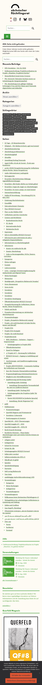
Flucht (11, 123)
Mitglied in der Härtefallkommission (18, 377)
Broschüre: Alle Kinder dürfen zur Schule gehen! (21, 184)
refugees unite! (10, 440)
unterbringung (8, 134)
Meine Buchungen (11, 276)
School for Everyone (12, 445)
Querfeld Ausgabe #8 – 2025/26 (16, 427)
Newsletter (8, 290)
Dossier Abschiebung (13, 251)
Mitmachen (9, 278)
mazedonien (30, 125)
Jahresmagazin (8, 125)
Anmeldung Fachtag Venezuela (15, 160)
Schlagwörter (9, 443)
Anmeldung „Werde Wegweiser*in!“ (21, 401)
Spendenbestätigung (12, 466)
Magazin (22, 125)
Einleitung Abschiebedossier (14, 200)
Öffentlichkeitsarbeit (13, 347)
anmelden (6, 606)
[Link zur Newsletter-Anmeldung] (30, 20)
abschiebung (7, 114)
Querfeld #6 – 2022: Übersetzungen (17, 421)
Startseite (8, 468)
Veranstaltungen (10, 480)
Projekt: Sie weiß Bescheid (14, 334)
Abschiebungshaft (11, 154)
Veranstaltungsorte (12, 491)
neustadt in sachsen (23, 128)
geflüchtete (28, 123)
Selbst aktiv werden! (12, 454)
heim (35, 123)
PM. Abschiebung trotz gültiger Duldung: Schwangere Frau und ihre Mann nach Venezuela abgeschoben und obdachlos (19, 86)
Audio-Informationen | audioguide (16, 173)
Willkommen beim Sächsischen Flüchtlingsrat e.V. (22, 497)
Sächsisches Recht (12, 229)
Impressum (8, 232)
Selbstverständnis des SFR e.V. (15, 457)
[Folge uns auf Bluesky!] (25, 20)
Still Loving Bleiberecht (13, 471)
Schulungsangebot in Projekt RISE (19, 344)
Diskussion (16, 117)
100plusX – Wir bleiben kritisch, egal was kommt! (22, 146)
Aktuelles (8, 157)
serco (34, 131)
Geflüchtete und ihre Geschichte (16, 215)
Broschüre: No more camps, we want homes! (20, 190)
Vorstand (9, 530)
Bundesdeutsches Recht (14, 220)
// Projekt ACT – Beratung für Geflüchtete (21, 353)
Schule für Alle (10, 448)
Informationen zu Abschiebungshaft (17, 243)
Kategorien (8, 259)
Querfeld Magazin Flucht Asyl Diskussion (17, 131)
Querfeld (34, 128)
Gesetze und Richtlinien (13, 218)
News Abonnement (11, 284)
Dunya (24, 117)
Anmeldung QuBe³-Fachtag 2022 (19, 390)
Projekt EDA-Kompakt (12, 331)
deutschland (7, 117)
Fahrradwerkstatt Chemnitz (14, 206)
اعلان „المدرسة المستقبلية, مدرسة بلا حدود (18, 516)
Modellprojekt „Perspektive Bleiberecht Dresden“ (22, 281)
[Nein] (40, 673)
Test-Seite (8, 474)
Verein (8, 524)
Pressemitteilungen (11, 317)
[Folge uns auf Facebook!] (20, 20)
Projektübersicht (10, 337)
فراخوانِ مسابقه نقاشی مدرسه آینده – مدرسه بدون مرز (22, 519)
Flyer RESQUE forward (13, 209)
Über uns (8, 522)
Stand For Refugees (12, 350)
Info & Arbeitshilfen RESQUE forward (18, 235)
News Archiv (9, 287)
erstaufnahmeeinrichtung (12, 120)
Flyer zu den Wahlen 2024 (13, 212)
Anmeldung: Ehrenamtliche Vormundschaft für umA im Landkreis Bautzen (23, 386)
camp (19, 114)
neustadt (11, 128)
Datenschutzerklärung (12, 192)
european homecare (28, 120)
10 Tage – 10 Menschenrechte (15, 143)
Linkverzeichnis (10, 268)
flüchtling (19, 123)
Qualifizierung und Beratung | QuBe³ (18, 380)
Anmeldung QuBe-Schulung (17, 382)
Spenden (8, 463)
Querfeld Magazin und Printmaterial (18, 412)
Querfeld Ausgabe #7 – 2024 (14, 424)
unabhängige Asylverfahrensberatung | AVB (19, 477)
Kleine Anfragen (10, 262)
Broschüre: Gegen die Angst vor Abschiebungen (21, 187)
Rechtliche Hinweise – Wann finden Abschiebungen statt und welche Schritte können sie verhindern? (21, 435)
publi (6, 404)
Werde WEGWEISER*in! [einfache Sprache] (23, 398)
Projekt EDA (9, 328)
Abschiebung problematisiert (15, 152)
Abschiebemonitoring (12, 149)
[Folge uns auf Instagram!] (15, 20)
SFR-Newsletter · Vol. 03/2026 (15, 68)
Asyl (14, 114)
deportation (26, 114)
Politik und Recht (11, 309)
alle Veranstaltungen (9, 580)
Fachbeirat (9, 527)
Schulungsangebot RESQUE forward (17, 451)
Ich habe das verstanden (21, 675)
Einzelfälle (8, 203)
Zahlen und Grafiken (12, 505)
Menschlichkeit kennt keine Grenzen (17, 76)
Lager (16, 125)
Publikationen (9, 407)
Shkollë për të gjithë (12, 460)
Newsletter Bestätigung (13, 299)
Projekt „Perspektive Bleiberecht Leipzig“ (19, 320)
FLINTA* (5, 123)
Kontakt (7, 265)
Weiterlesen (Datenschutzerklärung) (21, 681)
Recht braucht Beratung (13, 430)
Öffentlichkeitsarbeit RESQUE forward (18, 301)
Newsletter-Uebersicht (14, 415)
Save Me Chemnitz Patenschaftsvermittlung (21, 371)
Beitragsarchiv (10, 176)
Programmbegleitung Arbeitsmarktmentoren (21, 374)
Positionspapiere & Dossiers (16, 418)
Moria (5, 128)
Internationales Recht (13, 226)
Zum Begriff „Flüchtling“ (13, 508)
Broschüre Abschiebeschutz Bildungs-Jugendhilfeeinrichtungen (17, 180)
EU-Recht (9, 223)
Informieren (9, 246)
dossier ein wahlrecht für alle (16, 248)
